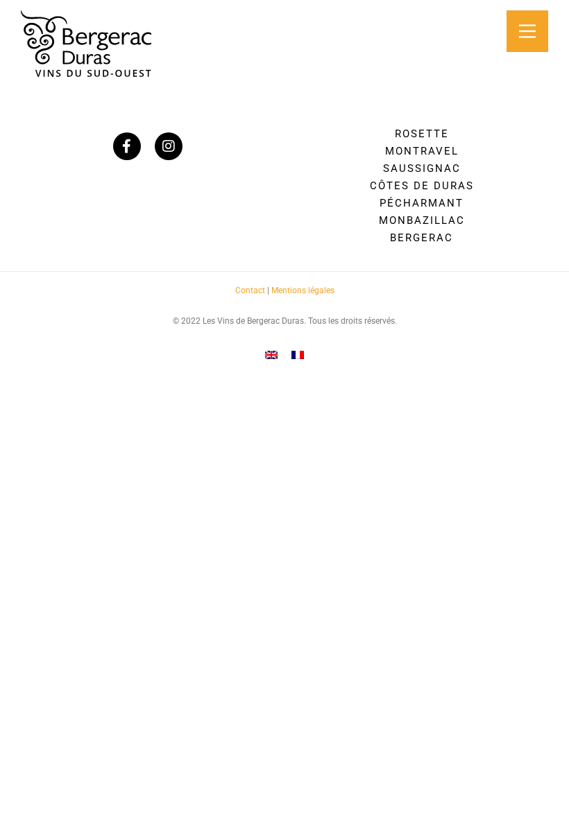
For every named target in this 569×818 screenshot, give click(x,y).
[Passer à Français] (297, 354)
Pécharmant (422, 203)
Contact (250, 290)
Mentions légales (302, 290)
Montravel (422, 151)
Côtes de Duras (422, 186)
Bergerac (421, 238)
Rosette (422, 134)
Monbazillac (422, 220)
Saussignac (422, 168)
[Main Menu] (527, 31)
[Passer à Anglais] (271, 354)
